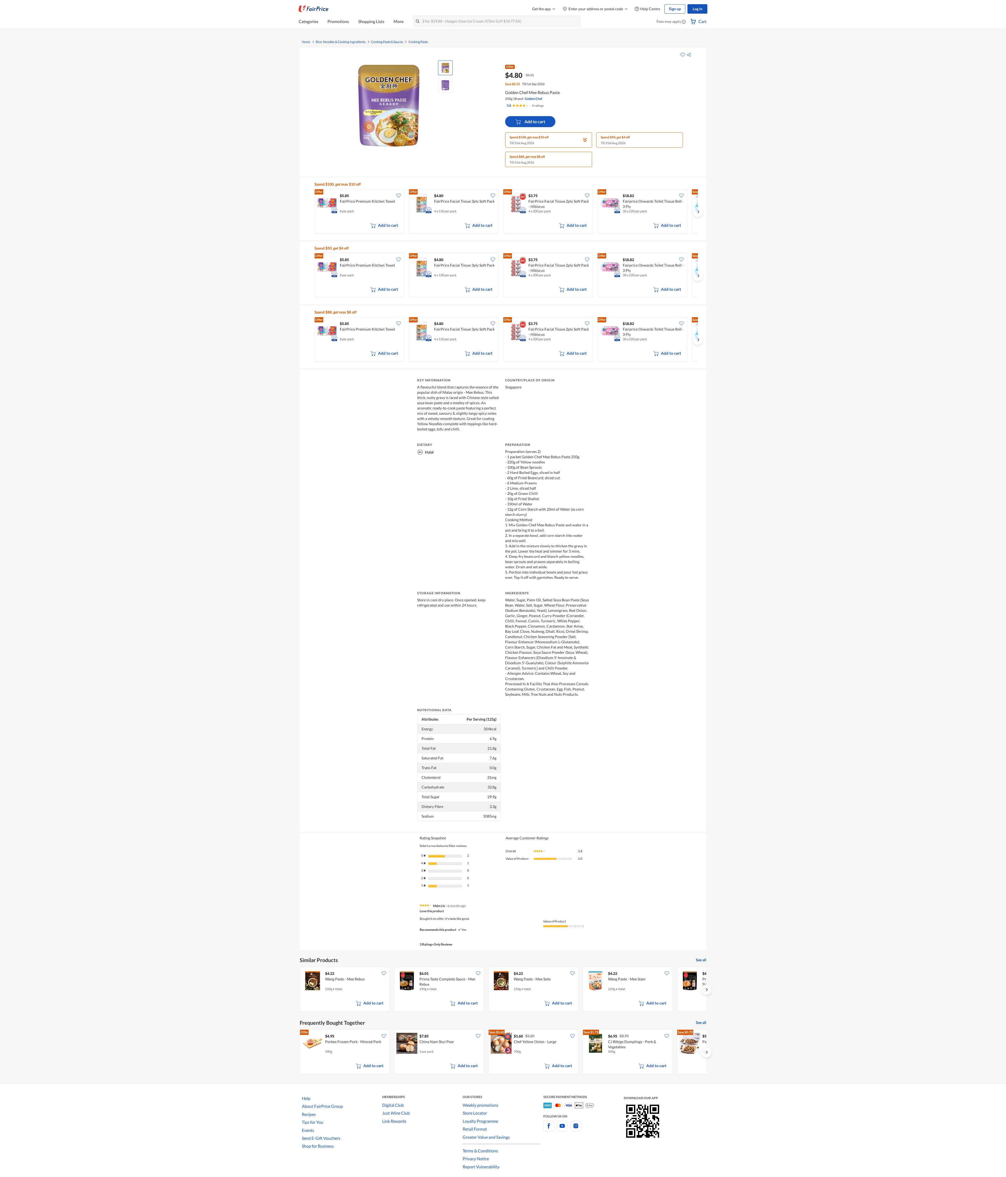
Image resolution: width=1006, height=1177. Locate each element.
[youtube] (562, 1128)
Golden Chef (533, 99)
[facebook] (548, 1128)
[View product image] (445, 68)
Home (306, 42)
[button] (684, 22)
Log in (697, 9)
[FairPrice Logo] (314, 9)
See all (701, 960)
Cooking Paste (418, 42)
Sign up (675, 9)
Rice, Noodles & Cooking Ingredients (340, 42)
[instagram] (576, 1128)
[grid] (506, 212)
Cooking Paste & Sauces (387, 42)
